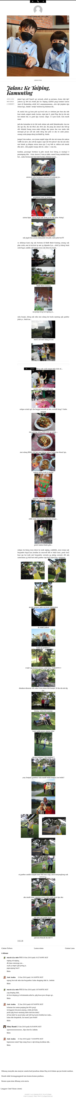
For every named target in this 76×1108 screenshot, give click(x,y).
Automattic (30, 1096)
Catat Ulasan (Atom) (15, 1088)
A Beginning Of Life (38, 17)
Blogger (49, 1094)
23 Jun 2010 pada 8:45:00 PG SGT (29, 1026)
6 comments (10, 104)
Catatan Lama (70, 948)
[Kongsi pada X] (21, 941)
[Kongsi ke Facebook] (22, 941)
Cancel (32, 368)
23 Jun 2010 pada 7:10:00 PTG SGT (30, 1039)
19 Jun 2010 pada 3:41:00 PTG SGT (30, 977)
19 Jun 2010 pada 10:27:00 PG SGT (35, 957)
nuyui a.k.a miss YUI (14, 957)
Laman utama (38, 80)
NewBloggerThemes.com (47, 1096)
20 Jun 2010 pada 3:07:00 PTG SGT (35, 989)
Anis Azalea (10, 101)
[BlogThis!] (19, 941)
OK (26, 368)
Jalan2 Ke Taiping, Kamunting (28, 90)
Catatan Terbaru (6, 948)
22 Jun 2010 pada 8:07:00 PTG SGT (30, 1004)
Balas (9, 971)
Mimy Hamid (12, 1026)
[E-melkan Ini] (18, 941)
